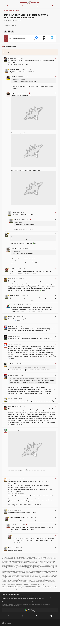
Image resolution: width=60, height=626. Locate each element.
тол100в (16, 219)
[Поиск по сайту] (7, 6)
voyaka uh (10, 479)
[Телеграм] (8, 615)
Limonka (10, 58)
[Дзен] (51, 615)
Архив (17, 10)
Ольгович (12, 233)
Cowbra (10, 398)
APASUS (10, 375)
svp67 (9, 363)
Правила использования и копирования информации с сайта (18, 601)
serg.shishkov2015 (16, 304)
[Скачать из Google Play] (30, 610)
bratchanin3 (11, 406)
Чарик (14, 212)
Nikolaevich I (11, 430)
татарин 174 (14, 93)
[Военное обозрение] (30, 2)
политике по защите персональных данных (11, 605)
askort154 (10, 326)
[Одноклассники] (23, 615)
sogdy (9, 510)
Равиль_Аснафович (15, 69)
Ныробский (14, 248)
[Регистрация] (37, 6)
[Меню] (52, 6)
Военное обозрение (9, 10)
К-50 (9, 344)
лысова (10, 336)
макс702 (12, 268)
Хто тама (10, 278)
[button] (22, 6)
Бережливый (11, 316)
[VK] (37, 615)
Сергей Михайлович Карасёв (17, 517)
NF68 (9, 547)
